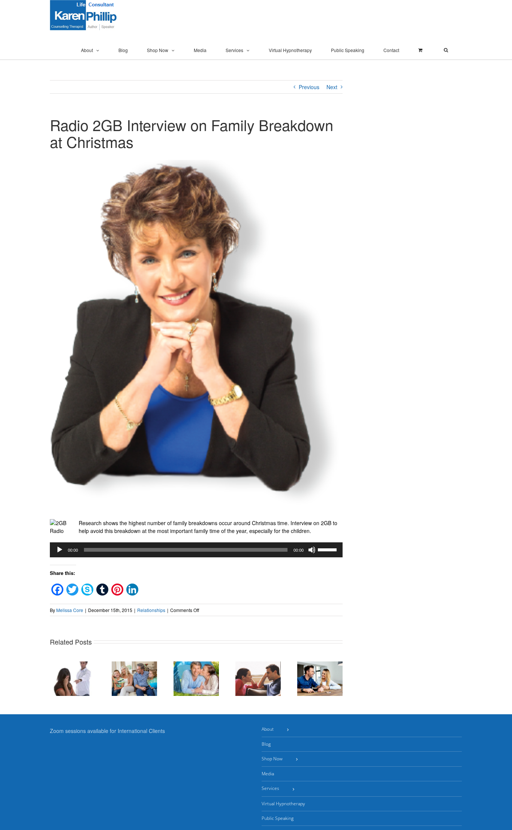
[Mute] (312, 550)
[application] (196, 549)
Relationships (151, 610)
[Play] (59, 550)
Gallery (81, 684)
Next (331, 87)
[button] (446, 50)
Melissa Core (69, 610)
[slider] (328, 549)
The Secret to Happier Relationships (143, 665)
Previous (309, 87)
